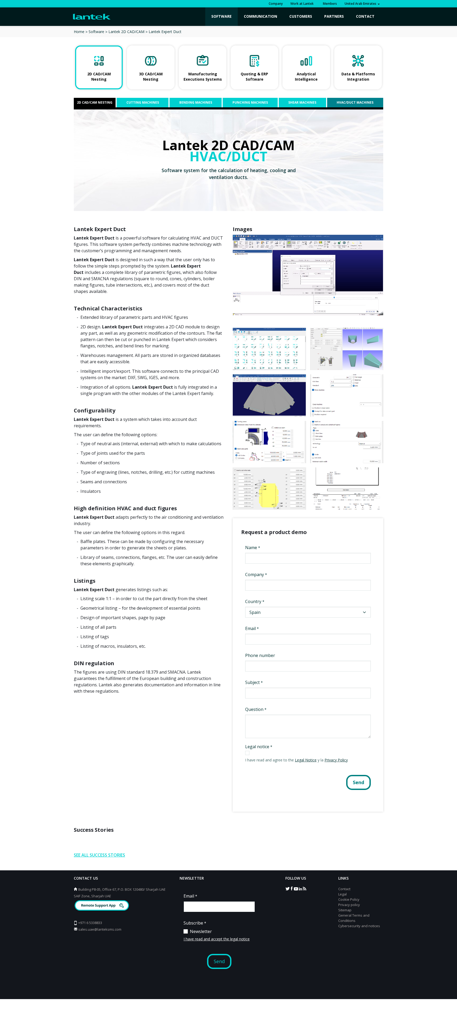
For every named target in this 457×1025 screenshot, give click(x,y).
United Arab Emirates (361, 3)
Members (329, 3)
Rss (304, 888)
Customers (300, 16)
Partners (334, 16)
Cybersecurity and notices (359, 925)
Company (276, 3)
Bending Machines (195, 102)
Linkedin (300, 888)
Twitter (287, 888)
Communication (260, 16)
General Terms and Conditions (353, 918)
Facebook (292, 888)
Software (221, 16)
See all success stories (99, 855)
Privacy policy (349, 904)
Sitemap (344, 910)
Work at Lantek (302, 3)
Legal (342, 894)
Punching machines (250, 102)
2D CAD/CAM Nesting (94, 102)
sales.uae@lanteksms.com (99, 929)
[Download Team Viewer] (102, 906)
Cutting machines (142, 102)
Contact (365, 16)
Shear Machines (302, 102)
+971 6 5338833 (90, 922)
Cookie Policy (348, 899)
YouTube (296, 888)
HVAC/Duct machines (355, 102)
